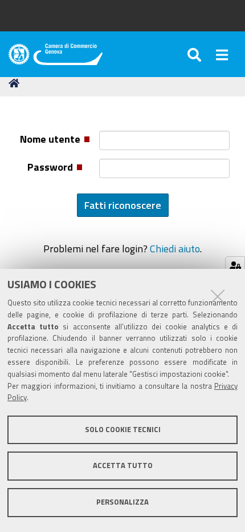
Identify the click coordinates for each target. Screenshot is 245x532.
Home (16, 83)
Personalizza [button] (122, 502)
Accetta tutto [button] (123, 465)
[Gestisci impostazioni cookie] (235, 266)
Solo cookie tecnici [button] (123, 429)
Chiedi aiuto (175, 248)
